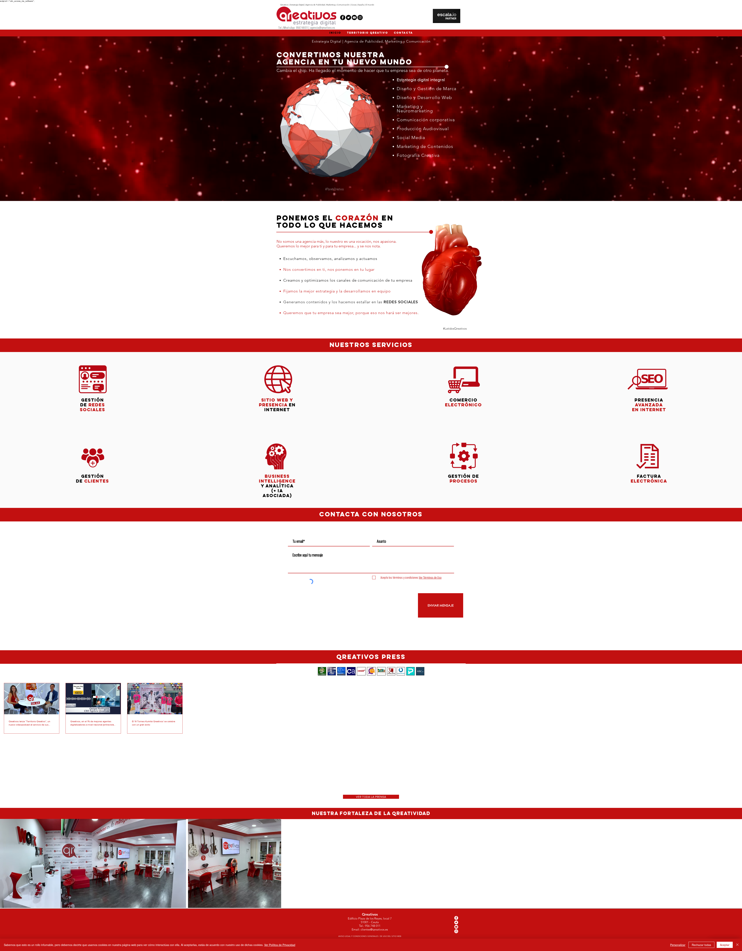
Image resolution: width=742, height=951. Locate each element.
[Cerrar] (737, 945)
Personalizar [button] (677, 945)
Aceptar (724, 945)
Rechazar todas (701, 945)
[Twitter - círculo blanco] (456, 922)
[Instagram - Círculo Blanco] (456, 931)
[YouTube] (354, 17)
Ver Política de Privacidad (279, 945)
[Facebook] (342, 17)
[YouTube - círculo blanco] (456, 927)
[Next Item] (735, 863)
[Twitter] (348, 17)
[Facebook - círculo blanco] (456, 918)
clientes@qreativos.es (374, 929)
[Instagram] (360, 17)
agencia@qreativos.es (322, 28)
